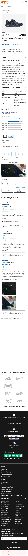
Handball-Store (5, 516)
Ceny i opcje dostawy (7, 493)
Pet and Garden (19, 505)
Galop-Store (4, 512)
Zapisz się (14, 543)
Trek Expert (18, 516)
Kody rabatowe (5, 476)
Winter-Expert (18, 523)
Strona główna (5, 10)
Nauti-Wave (4, 523)
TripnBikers (18, 519)
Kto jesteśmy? (5, 482)
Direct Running (5, 505)
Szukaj (9, 6)
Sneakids (17, 512)
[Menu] (2, 6)
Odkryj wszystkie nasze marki (14, 407)
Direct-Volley (4, 506)
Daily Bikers (4, 503)
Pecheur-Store (19, 503)
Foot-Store (4, 510)
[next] (27, 390)
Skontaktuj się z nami (14, 420)
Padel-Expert (18, 501)
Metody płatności (6, 491)
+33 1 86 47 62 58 (14, 425)
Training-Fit (18, 514)
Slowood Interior (19, 506)
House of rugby (5, 518)
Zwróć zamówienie (14, 449)
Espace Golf (4, 508)
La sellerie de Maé (6, 519)
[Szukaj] (6, 6)
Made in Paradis (5, 521)
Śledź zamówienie (6, 473)
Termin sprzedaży (6, 486)
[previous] (1, 390)
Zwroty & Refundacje (7, 487)
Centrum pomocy (6, 471)
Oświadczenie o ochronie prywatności (11, 495)
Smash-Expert (18, 508)
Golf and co (4, 514)
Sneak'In (17, 510)
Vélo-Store (17, 521)
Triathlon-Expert (19, 518)
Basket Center (5, 501)
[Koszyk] (26, 2)
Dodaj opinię (18, 44)
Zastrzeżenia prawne (7, 489)
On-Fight (3, 525)
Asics (5, 35)
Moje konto (4, 469)
